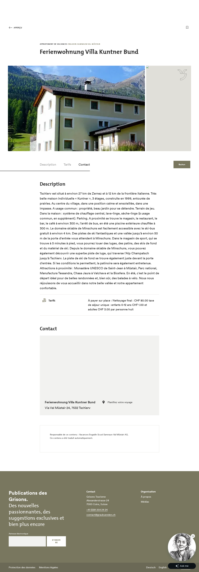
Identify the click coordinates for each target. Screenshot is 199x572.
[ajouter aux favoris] (187, 27)
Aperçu (17, 27)
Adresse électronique (18, 533)
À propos (146, 496)
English (163, 567)
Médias (145, 501)
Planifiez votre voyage (120, 402)
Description (48, 164)
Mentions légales (48, 567)
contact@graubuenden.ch (101, 514)
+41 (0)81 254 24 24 (97, 509)
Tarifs (67, 164)
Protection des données (22, 567)
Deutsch (151, 567)
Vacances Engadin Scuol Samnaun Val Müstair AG (103, 434)
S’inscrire (56, 541)
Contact (84, 164)
